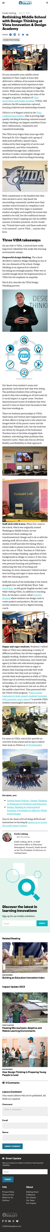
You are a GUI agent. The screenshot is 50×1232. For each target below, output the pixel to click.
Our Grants (31, 1197)
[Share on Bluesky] (23, 34)
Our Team (30, 1200)
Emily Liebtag (9, 12)
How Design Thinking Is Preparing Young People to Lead (24, 1073)
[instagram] (6, 1221)
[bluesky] (17, 1221)
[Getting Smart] (25, 2)
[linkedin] (9, 1221)
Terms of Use (8, 1194)
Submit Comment (12, 1146)
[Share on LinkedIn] (14, 34)
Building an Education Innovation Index (23, 977)
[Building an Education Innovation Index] (25, 957)
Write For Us (7, 1197)
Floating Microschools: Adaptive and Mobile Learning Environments (22, 1029)
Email (5, 1120)
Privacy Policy (8, 1192)
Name (5, 1132)
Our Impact (31, 1203)
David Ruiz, (8, 588)
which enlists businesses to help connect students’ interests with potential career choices (24, 696)
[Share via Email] (27, 34)
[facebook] (2, 1221)
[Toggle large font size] (48, 616)
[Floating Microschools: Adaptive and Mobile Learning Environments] (25, 1007)
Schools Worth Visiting (11, 40)
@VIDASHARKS (34, 744)
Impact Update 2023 (13, 986)
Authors (5, 1200)
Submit (42, 923)
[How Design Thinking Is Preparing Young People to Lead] (25, 1052)
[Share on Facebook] (10, 34)
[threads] (13, 1221)
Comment (7, 1104)
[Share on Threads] (19, 34)
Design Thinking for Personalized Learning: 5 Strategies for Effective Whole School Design (27, 810)
